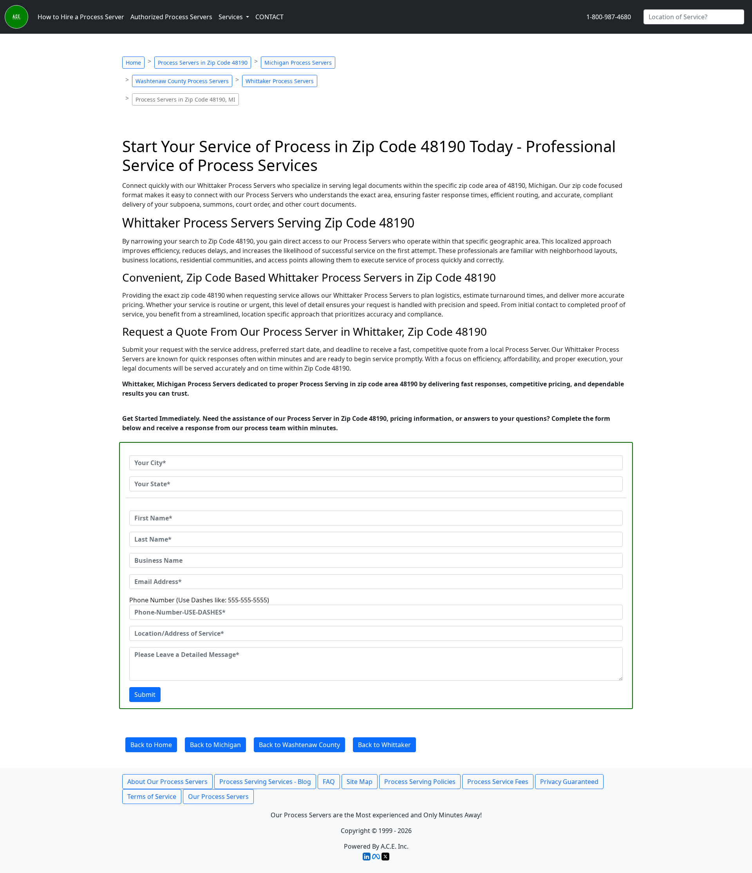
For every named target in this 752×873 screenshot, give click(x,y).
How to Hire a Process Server (81, 17)
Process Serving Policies (420, 781)
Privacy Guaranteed (569, 781)
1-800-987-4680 (608, 17)
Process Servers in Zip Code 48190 (203, 62)
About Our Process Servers (167, 781)
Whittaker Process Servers (280, 81)
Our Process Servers (218, 796)
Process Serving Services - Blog (265, 781)
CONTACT (269, 17)
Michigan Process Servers (298, 62)
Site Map (359, 781)
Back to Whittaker (384, 744)
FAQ (329, 781)
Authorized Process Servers (171, 17)
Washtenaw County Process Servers (182, 81)
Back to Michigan (215, 744)
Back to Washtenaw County (299, 744)
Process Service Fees (497, 781)
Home (133, 62)
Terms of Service (151, 796)
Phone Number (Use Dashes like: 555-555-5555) (199, 600)
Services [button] (231, 17)
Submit (144, 694)
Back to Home (151, 744)
